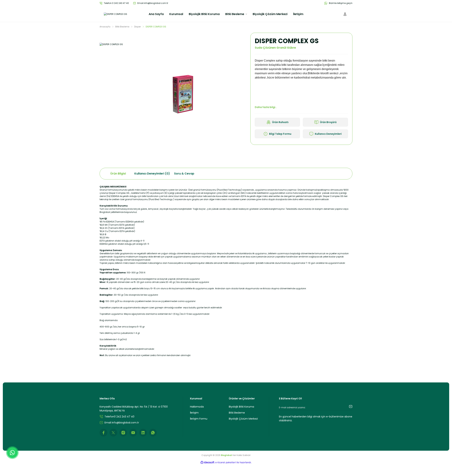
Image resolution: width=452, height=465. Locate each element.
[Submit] (347, 406)
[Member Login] (345, 14)
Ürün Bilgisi (118, 174)
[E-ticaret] (225, 462)
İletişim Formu (198, 418)
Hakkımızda (197, 406)
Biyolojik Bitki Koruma (241, 406)
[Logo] (115, 14)
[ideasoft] (207, 462)
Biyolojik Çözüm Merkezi (243, 418)
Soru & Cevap (184, 174)
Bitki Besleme (237, 412)
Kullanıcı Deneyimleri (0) (152, 174)
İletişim (194, 412)
